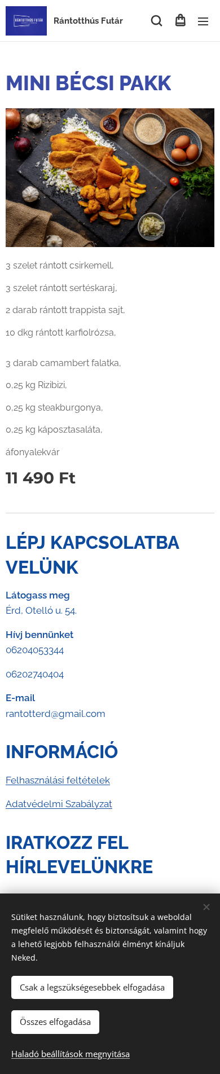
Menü (203, 21)
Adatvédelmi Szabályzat (59, 803)
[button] (156, 21)
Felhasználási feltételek (58, 780)
